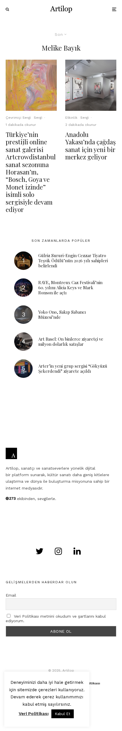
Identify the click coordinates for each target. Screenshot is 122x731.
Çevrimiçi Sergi (18, 118)
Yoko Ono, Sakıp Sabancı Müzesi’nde (62, 314)
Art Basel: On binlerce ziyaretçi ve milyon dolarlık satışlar (70, 341)
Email (11, 595)
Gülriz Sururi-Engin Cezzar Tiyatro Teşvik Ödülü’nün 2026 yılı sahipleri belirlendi (73, 260)
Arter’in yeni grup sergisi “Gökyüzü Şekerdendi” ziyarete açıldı (72, 368)
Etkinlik (71, 118)
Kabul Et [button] (62, 714)
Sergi (38, 118)
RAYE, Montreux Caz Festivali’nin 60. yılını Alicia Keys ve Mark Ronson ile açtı (70, 287)
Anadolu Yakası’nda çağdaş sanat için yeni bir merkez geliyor (90, 146)
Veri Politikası (34, 713)
